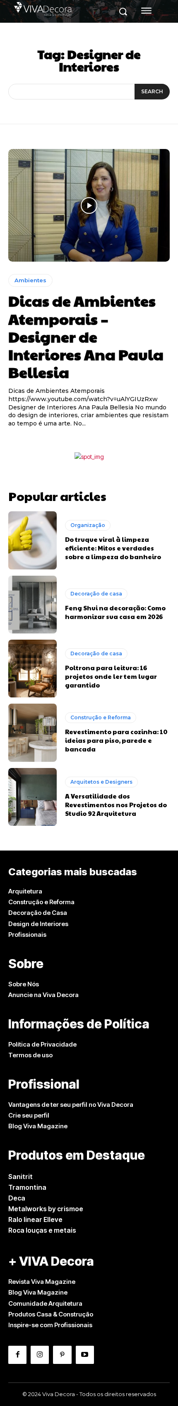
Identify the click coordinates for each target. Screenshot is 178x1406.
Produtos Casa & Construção (50, 1314)
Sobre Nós (23, 984)
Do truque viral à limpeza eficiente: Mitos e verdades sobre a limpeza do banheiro (113, 548)
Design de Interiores (38, 924)
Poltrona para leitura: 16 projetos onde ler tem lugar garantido (111, 676)
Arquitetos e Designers (101, 782)
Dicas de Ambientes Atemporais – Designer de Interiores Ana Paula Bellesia (86, 336)
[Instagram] (40, 1355)
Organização (87, 525)
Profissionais (27, 934)
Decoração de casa (96, 594)
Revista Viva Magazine (41, 1281)
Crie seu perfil (28, 1115)
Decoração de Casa (37, 913)
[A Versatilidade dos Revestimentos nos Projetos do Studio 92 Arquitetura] (32, 797)
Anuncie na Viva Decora (43, 995)
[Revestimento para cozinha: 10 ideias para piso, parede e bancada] (32, 732)
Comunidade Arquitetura (45, 1303)
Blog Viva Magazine (37, 1126)
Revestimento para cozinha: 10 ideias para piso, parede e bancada (116, 740)
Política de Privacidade (42, 1044)
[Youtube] (85, 1355)
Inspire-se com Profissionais (50, 1325)
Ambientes (30, 280)
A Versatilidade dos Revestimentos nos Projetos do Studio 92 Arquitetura (116, 805)
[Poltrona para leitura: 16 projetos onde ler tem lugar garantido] (32, 668)
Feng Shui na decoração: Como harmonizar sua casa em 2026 (115, 612)
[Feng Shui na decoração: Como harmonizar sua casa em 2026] (32, 604)
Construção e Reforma (100, 717)
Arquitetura (25, 891)
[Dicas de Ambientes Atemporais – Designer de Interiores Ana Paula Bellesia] (89, 205)
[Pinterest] (62, 1355)
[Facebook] (17, 1355)
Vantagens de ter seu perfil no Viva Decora (70, 1104)
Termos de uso (30, 1055)
